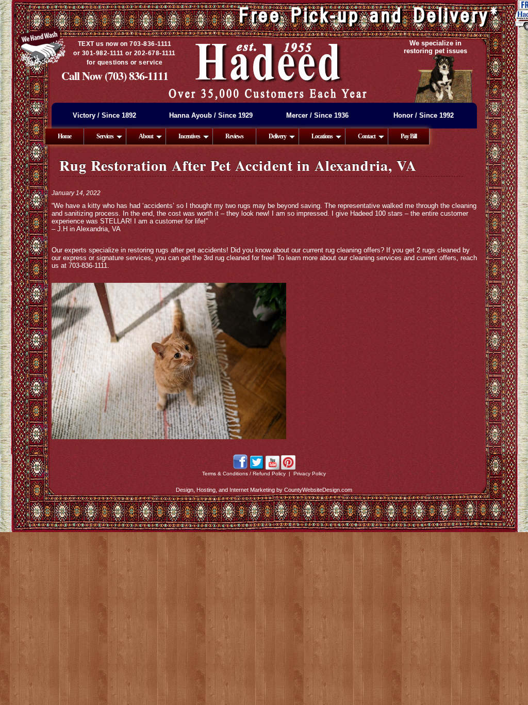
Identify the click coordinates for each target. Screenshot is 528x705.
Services (104, 136)
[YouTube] (272, 467)
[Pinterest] (288, 467)
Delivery (277, 136)
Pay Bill (409, 136)
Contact (366, 136)
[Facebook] (240, 467)
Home (64, 136)
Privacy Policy (309, 473)
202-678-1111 (155, 53)
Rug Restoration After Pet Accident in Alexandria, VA (238, 165)
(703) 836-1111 (136, 75)
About (146, 136)
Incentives (189, 136)
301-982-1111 (103, 53)
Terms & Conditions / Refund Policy (244, 473)
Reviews (234, 136)
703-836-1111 (150, 43)
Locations (322, 136)
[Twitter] (257, 467)
